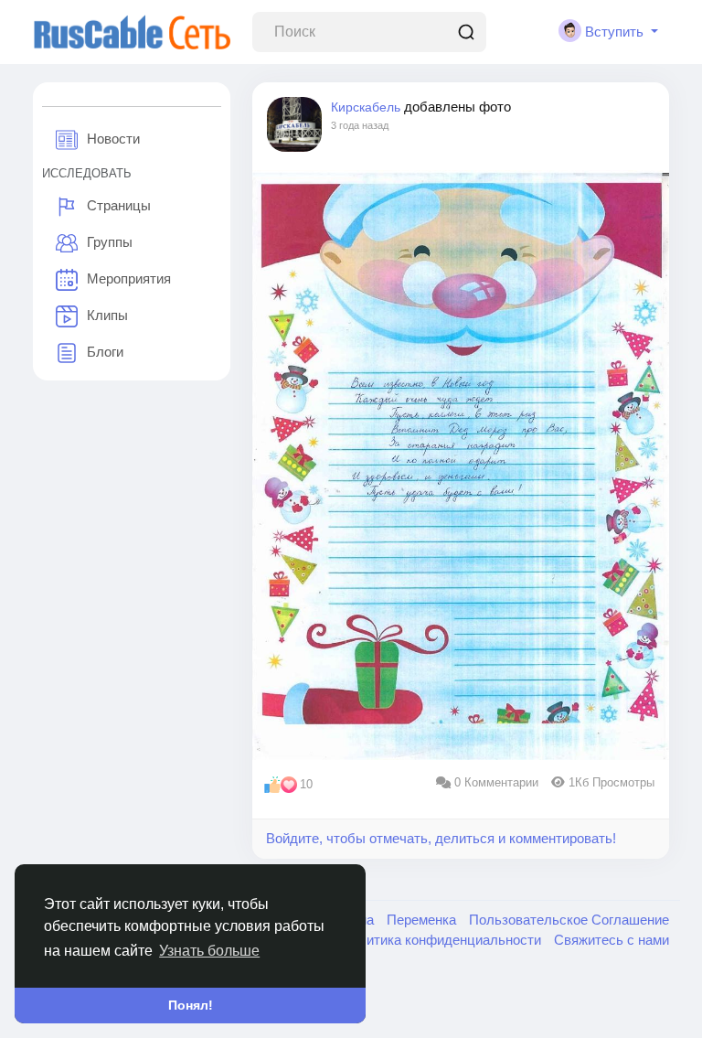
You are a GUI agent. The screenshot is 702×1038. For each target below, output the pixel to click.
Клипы (107, 315)
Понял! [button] (190, 1005)
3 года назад (359, 125)
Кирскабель (365, 107)
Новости (113, 138)
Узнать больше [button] (209, 950)
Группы (110, 242)
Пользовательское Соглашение (569, 919)
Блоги (105, 351)
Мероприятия (129, 278)
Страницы (119, 205)
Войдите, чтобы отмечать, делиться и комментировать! (441, 838)
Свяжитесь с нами (611, 939)
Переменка (423, 919)
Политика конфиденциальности (443, 939)
